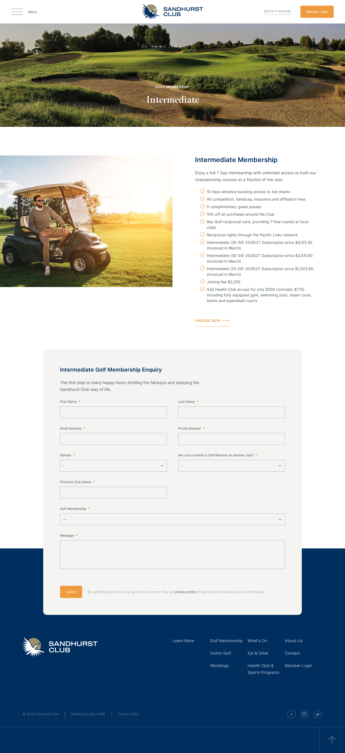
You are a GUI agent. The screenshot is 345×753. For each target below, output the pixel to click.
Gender (67, 455)
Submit (71, 592)
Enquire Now (207, 320)
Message (68, 535)
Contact (292, 653)
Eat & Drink (258, 653)
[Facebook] (291, 714)
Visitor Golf (220, 653)
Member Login (317, 12)
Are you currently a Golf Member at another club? (217, 455)
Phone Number (191, 428)
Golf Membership (75, 509)
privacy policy (186, 592)
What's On (257, 640)
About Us (294, 640)
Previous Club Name (77, 482)
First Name (70, 402)
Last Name (188, 402)
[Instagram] (304, 714)
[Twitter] (317, 714)
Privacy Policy (128, 714)
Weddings (219, 665)
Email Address (72, 428)
